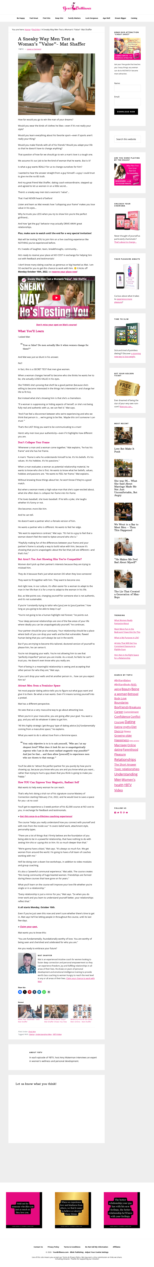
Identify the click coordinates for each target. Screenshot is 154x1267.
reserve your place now (64, 271)
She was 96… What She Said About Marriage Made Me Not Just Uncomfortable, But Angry (125, 488)
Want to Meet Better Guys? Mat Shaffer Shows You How (55, 1020)
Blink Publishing (76, 1252)
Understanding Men (43, 1034)
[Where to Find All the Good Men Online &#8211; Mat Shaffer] (82, 1011)
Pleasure (120, 754)
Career (118, 712)
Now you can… (126, 406)
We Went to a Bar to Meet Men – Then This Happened (126, 527)
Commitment (131, 712)
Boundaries (121, 702)
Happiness (121, 740)
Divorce (118, 731)
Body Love (120, 698)
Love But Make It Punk (124, 450)
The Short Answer (125, 764)
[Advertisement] (56, 1165)
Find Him (32, 1031)
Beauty (126, 689)
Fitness (127, 731)
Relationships (125, 759)
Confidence (122, 717)
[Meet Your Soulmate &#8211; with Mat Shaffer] (30, 1011)
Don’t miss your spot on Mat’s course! (56, 324)
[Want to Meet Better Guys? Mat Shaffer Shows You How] (56, 1011)
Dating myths (122, 727)
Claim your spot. (29, 926)
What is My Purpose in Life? (126, 637)
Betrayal (133, 694)
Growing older (123, 735)
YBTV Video (57, 1034)
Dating (31, 1034)
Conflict (135, 717)
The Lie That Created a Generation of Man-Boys (127, 594)
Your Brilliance (77, 7)
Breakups (135, 707)
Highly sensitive (134, 741)
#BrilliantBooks (122, 684)
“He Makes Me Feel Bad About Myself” (126, 561)
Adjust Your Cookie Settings (96, 1252)
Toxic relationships (126, 769)
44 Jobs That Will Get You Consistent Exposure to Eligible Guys (125, 646)
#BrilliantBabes (122, 680)
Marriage (120, 745)
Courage (119, 722)
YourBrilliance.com (61, 1252)
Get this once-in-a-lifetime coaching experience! (46, 816)
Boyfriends (121, 707)
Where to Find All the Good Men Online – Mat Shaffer (81, 1020)
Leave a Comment (34, 49)
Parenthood (130, 749)
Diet (134, 727)
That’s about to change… (125, 242)
